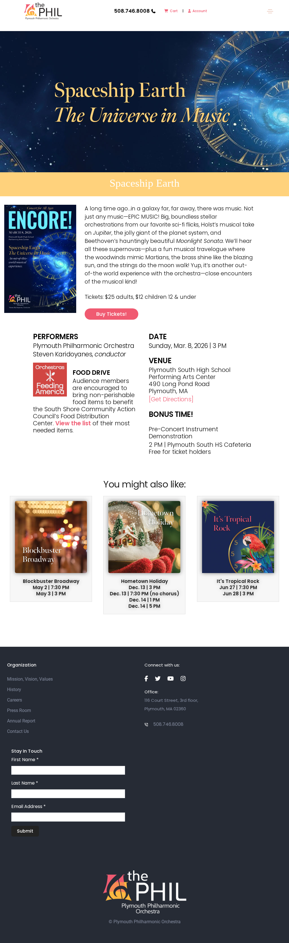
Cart (174, 10)
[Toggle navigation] (270, 11)
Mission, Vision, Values (30, 679)
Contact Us (18, 731)
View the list (73, 423)
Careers (14, 700)
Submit (25, 831)
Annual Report (21, 721)
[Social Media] (146, 678)
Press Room (19, 710)
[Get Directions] (171, 399)
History (14, 689)
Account (199, 10)
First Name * (25, 759)
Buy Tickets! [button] (111, 313)
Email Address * (28, 806)
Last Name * (24, 783)
